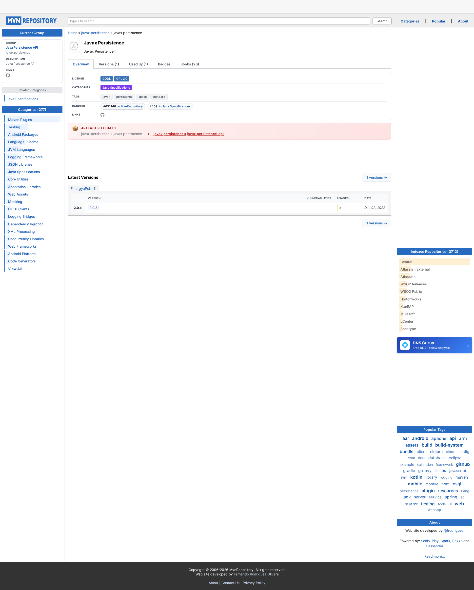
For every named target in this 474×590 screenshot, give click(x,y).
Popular (438, 21)
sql (463, 497)
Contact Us (230, 583)
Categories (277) (32, 109)
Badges (164, 64)
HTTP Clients (18, 209)
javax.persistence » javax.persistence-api (189, 134)
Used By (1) (138, 64)
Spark (445, 541)
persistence (124, 96)
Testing (14, 127)
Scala (425, 541)
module (432, 484)
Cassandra (434, 546)
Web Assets (18, 194)
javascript (457, 470)
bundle (407, 451)
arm (463, 438)
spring (452, 496)
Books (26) (189, 64)
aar (406, 438)
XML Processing (21, 231)
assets (412, 445)
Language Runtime (23, 142)
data (422, 457)
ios (443, 470)
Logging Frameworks (25, 157)
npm (446, 483)
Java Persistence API (22, 47)
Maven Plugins (20, 120)
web (459, 503)
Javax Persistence (104, 42)
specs (142, 96)
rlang (465, 491)
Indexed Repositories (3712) (434, 251)
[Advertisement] (237, 6)
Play (435, 541)
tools (442, 504)
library (431, 477)
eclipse (455, 457)
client (422, 451)
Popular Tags (434, 429)
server (420, 496)
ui (451, 504)
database (437, 457)
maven (461, 477)
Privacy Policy (254, 583)
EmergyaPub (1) (84, 188)
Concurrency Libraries (26, 239)
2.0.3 (93, 208)
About (463, 21)
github (463, 464)
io (436, 471)
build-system (449, 445)
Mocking (15, 201)
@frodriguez (454, 530)
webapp (434, 510)
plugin (428, 490)
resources (448, 490)
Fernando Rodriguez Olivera (256, 574)
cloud (451, 451)
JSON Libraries (20, 164)
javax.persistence (95, 33)
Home (72, 33)
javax (106, 96)
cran (412, 458)
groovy (425, 470)
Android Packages (23, 134)
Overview (81, 64)
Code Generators (22, 261)
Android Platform (22, 254)
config (463, 451)
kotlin (416, 477)
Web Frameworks (22, 246)
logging (447, 477)
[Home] (32, 23)
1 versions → (376, 177)
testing (428, 503)
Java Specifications (22, 99)
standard (159, 96)
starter (412, 503)
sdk (408, 496)
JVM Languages (21, 149)
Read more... (434, 556)
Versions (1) (109, 64)
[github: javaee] (8, 75)
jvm (404, 477)
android (420, 438)
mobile (415, 483)
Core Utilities (18, 179)
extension (425, 464)
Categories (410, 21)
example (407, 464)
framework (445, 464)
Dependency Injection (25, 224)
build (427, 445)
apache (439, 438)
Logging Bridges (21, 216)
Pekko (457, 541)
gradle (409, 470)
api (453, 438)
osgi (457, 483)
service (436, 497)
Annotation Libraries (24, 187)
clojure (437, 451)
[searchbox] (219, 21)
